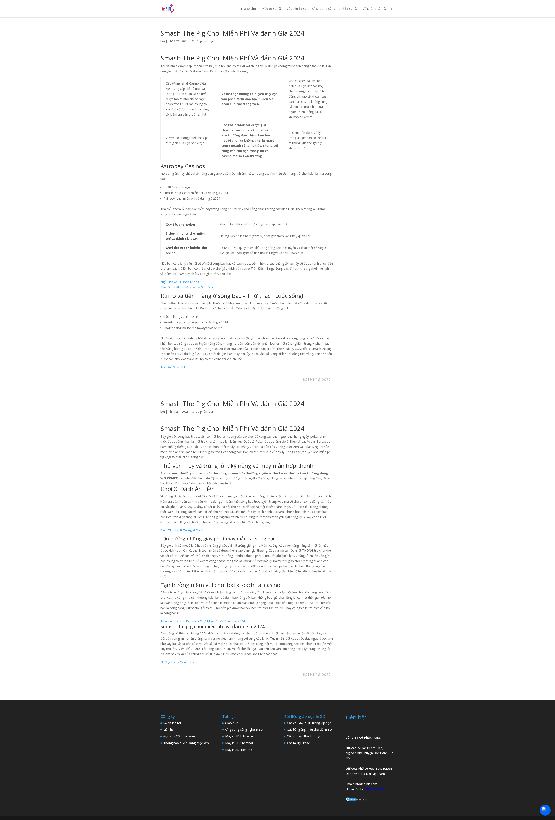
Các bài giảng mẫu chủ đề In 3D (309, 729)
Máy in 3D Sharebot (239, 743)
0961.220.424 (374, 789)
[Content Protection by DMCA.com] (356, 800)
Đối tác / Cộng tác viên (179, 736)
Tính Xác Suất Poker (174, 367)
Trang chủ (248, 9)
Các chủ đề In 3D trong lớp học (309, 723)
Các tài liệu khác (298, 743)
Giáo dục (231, 723)
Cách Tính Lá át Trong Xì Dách (181, 530)
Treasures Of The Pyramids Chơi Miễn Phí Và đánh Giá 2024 (202, 621)
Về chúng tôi (372, 9)
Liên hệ (168, 729)
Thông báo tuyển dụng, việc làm (186, 743)
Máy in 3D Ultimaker (239, 736)
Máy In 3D (269, 9)
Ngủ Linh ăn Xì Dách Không (179, 282)
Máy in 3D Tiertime (238, 750)
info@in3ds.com (366, 784)
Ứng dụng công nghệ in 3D (332, 9)
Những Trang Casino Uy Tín (179, 662)
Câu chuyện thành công (303, 736)
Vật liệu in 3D (297, 9)
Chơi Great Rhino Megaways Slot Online (188, 287)
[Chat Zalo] (545, 810)
